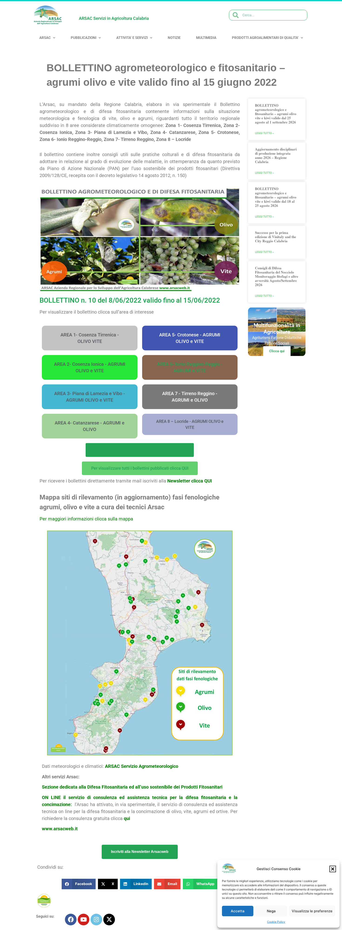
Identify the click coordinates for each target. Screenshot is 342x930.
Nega (271, 911)
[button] (332, 869)
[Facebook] (71, 919)
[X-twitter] (109, 919)
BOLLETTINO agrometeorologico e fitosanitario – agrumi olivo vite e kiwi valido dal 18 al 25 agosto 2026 (275, 197)
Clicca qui (277, 351)
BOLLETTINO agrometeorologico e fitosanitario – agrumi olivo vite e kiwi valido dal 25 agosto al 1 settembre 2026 (275, 114)
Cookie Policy (276, 921)
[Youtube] (83, 919)
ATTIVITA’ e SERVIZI (132, 38)
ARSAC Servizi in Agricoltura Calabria (114, 18)
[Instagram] (96, 919)
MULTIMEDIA (206, 38)
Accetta (238, 911)
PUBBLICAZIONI (83, 38)
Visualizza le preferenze (312, 911)
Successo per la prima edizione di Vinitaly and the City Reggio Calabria (275, 236)
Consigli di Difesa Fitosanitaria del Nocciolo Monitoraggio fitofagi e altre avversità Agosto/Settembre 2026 (276, 276)
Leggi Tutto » (264, 133)
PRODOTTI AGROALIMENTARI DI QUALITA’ (265, 38)
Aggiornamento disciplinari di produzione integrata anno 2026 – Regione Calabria (276, 155)
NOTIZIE (174, 38)
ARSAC (45, 38)
